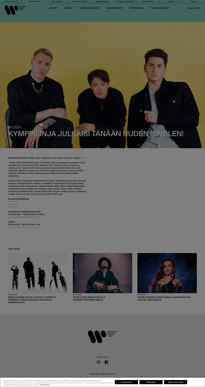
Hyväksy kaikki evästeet (176, 382)
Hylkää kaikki (151, 382)
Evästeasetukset (126, 382)
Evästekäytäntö (45, 385)
